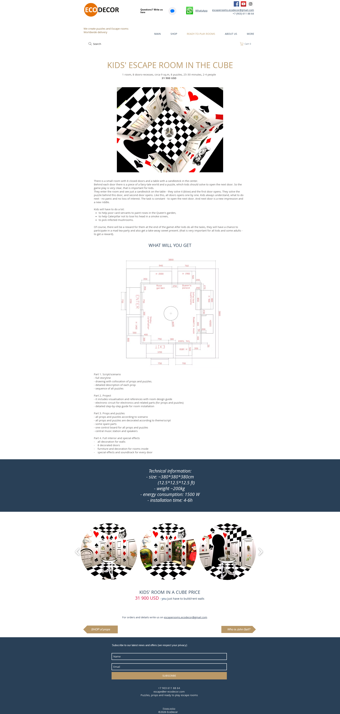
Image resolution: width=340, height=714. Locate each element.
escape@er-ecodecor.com (169, 691)
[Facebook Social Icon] (236, 4)
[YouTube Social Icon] (243, 4)
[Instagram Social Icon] (250, 4)
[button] (246, 44)
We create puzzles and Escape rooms (106, 28)
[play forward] (260, 552)
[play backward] (77, 552)
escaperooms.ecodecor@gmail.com (233, 10)
